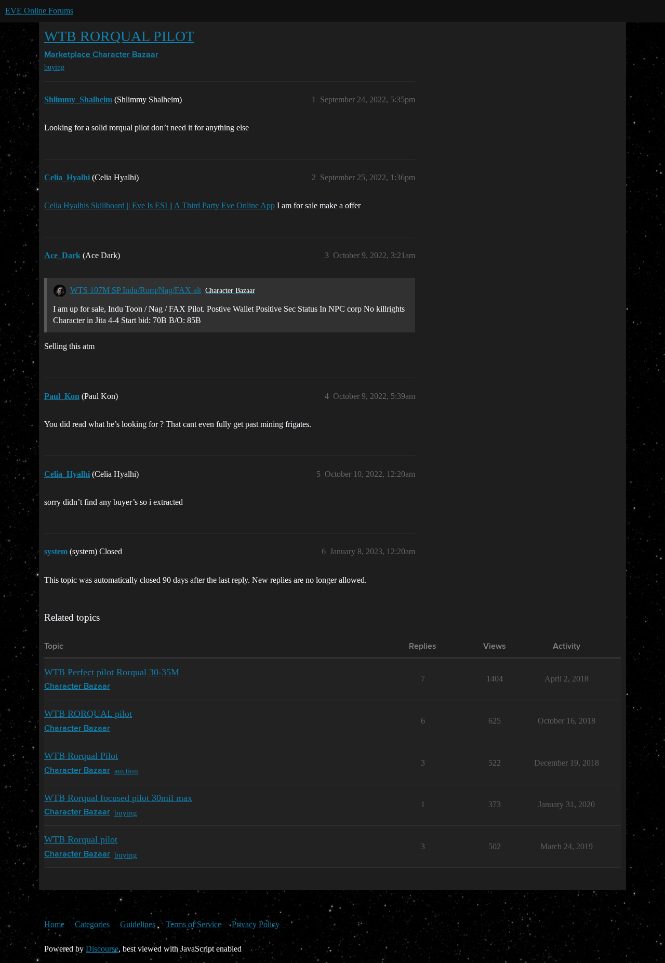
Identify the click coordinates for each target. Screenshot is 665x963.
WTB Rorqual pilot (80, 839)
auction (126, 770)
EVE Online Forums (39, 10)
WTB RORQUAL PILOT (119, 36)
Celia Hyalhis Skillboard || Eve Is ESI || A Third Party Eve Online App (159, 205)
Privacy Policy (256, 924)
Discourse (102, 948)
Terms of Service (193, 924)
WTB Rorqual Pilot (81, 756)
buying (54, 67)
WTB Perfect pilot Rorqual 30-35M (111, 672)
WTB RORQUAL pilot (88, 713)
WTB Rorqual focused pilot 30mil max (118, 798)
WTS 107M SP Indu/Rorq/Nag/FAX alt (135, 290)
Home (54, 924)
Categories (92, 924)
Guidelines (137, 924)
